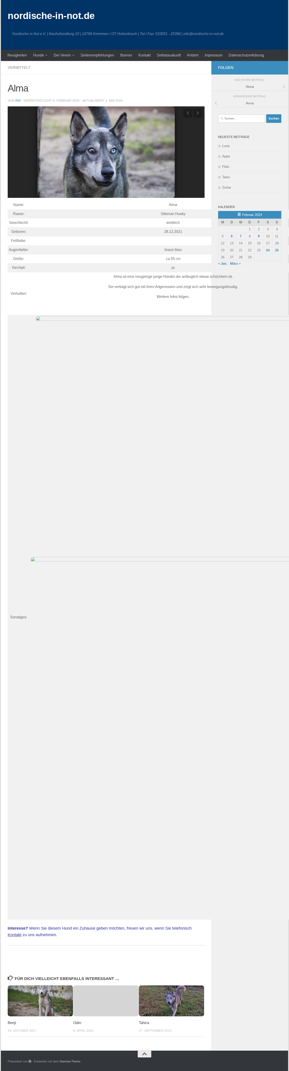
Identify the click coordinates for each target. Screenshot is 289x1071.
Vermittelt (19, 68)
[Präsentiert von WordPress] (29, 1061)
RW (18, 100)
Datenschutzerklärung (246, 55)
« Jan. (222, 263)
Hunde (38, 55)
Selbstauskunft (169, 55)
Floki (225, 166)
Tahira (144, 1023)
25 (277, 250)
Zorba (226, 187)
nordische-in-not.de (51, 15)
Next (197, 113)
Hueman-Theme (70, 1061)
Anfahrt (192, 55)
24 (268, 250)
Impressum (213, 55)
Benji (12, 1023)
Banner (126, 55)
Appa (226, 156)
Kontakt (144, 55)
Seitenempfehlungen (97, 55)
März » (235, 263)
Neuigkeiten (17, 55)
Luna (225, 146)
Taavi (226, 177)
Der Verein (62, 55)
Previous (187, 113)
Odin (77, 1023)
